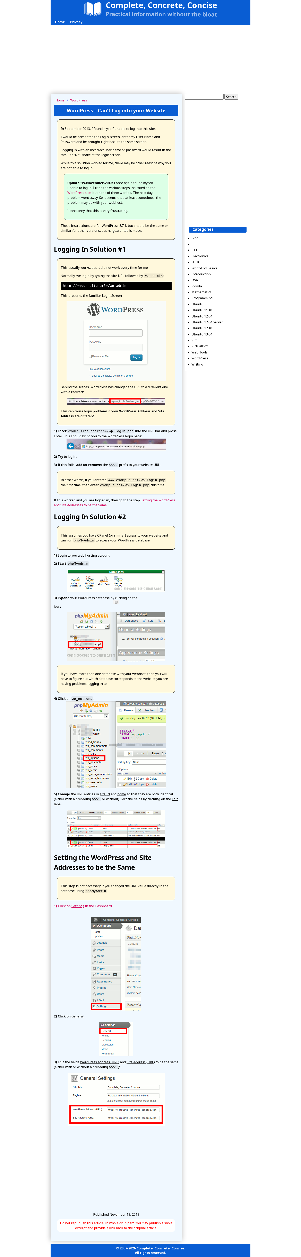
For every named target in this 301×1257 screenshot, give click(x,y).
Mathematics (201, 292)
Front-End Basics (204, 268)
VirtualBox (199, 346)
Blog (194, 238)
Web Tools (199, 352)
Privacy (76, 22)
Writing (197, 364)
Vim (194, 340)
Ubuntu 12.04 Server (207, 322)
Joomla (196, 286)
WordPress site (79, 192)
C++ (194, 250)
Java (194, 280)
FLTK (195, 262)
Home (60, 22)
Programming (202, 298)
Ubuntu (197, 304)
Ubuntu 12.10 (201, 328)
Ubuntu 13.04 (201, 334)
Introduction (201, 274)
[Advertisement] (150, 62)
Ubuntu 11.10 (201, 310)
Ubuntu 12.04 (201, 316)
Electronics (199, 256)
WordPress (78, 100)
